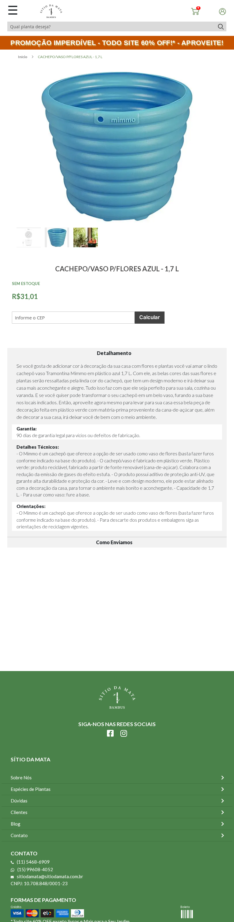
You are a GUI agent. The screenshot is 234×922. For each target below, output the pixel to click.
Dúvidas (19, 800)
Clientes (19, 812)
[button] (30, 244)
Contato (19, 835)
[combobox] (111, 26)
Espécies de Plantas (31, 789)
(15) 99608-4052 (35, 869)
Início (23, 56)
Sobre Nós (21, 777)
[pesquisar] (220, 26)
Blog (15, 823)
